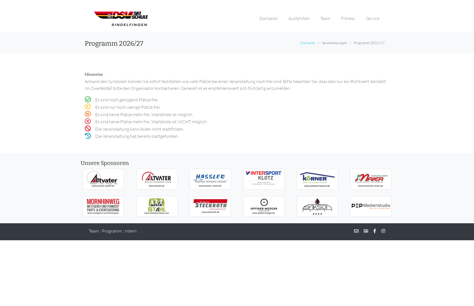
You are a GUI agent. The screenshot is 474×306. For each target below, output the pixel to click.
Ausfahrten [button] (298, 18)
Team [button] (325, 18)
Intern (131, 231)
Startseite (307, 43)
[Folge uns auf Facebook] (372, 231)
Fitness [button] (348, 18)
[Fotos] (363, 231)
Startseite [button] (268, 18)
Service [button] (372, 18)
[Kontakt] (356, 231)
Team (94, 231)
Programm (112, 231)
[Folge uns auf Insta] (381, 231)
